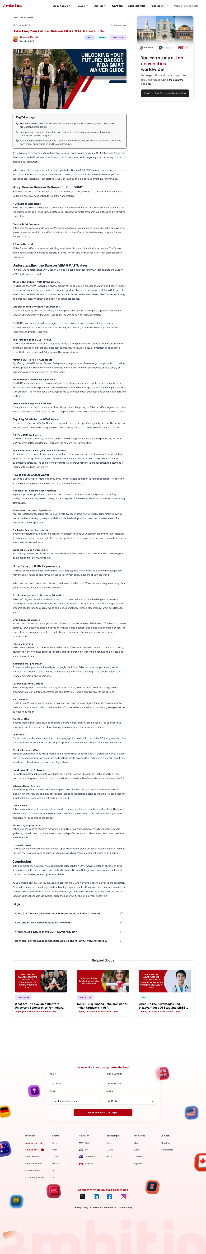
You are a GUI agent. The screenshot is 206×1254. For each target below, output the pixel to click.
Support (138, 1163)
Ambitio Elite (32, 1149)
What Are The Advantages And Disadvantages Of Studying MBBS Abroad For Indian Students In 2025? (164, 1006)
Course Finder (32, 1170)
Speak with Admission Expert (103, 1112)
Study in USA (118, 37)
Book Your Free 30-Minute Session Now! (165, 93)
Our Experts (167, 1149)
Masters (102, 37)
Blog (136, 1143)
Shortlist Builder (33, 1163)
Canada (89, 1163)
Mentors (138, 1156)
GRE (54, 1143)
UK (86, 1149)
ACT (54, 1170)
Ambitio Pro (31, 1143)
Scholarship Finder (35, 1177)
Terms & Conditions (103, 1207)
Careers (117, 6)
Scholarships (136, 6)
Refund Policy (125, 1207)
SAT (54, 1177)
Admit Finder (32, 1156)
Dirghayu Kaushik (29, 37)
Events (137, 1149)
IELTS (55, 1163)
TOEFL (55, 1156)
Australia (90, 1156)
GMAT (89, 37)
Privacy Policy (81, 1207)
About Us (165, 1143)
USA (87, 1143)
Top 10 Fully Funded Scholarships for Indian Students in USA (102, 1005)
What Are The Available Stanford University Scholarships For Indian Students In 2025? (38, 1006)
